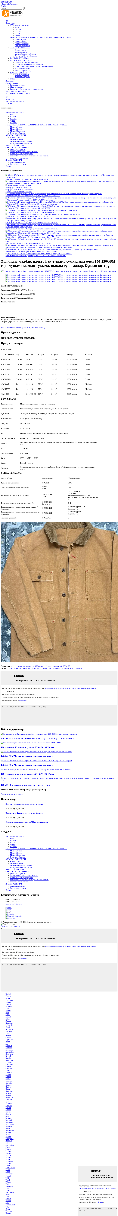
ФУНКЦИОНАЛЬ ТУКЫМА (21, 60)
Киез (17, 27)
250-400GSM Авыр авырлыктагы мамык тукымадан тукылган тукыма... (38, 738)
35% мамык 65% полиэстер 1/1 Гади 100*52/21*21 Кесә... (28, 216)
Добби (17, 33)
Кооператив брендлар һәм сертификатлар (26, 89)
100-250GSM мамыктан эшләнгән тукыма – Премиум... (27, 179)
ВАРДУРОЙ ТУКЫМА (19, 58)
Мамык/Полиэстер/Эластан (25, 54)
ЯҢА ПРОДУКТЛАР (18, 73)
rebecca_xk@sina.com (14, 904)
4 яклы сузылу (20, 50)
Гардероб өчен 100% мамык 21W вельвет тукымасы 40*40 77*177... (32, 237)
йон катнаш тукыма (22, 77)
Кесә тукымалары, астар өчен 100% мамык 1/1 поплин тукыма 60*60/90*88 (40, 666)
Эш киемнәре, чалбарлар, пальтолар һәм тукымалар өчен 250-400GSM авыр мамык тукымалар (45, 668)
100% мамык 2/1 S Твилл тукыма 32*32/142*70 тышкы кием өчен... (32, 252)
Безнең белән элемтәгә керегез (18, 93)
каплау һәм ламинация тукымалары (29, 64)
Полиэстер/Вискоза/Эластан (26, 56)
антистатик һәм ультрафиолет (26, 62)
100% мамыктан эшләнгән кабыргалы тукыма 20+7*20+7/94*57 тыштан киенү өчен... (39, 247)
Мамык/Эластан (21, 52)
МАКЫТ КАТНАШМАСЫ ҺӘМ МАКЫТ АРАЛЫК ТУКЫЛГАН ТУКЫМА (40, 37)
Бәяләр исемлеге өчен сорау (12, 794)
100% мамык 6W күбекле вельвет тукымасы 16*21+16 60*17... (30, 243)
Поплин (18, 31)
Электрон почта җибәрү (10, 926)
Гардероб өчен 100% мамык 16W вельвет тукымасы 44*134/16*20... (32, 233)
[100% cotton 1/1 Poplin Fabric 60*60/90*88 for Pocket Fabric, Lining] (31, 743)
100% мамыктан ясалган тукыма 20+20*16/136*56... (27, 774)
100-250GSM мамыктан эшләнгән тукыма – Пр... (25, 785)
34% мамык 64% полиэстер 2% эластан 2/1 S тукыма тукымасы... (31, 204)
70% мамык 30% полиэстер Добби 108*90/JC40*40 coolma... (29, 200)
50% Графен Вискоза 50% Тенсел (18, 187)
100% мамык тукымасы (19, 25)
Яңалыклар (10, 81)
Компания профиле (17, 85)
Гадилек (18, 29)
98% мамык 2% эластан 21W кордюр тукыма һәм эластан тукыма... (32, 223)
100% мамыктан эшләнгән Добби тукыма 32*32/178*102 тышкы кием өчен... (36, 256)
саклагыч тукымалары (23, 71)
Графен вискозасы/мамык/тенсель (19, 192)
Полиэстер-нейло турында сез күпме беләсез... (24, 813)
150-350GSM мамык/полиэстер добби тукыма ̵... (24, 183)
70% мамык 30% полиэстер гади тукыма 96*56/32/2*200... (28, 208)
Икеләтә (18, 35)
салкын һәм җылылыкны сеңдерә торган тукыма (34, 66)
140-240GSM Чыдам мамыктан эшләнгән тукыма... (27, 756)
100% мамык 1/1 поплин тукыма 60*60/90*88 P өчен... (28, 747)
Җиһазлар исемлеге (17, 87)
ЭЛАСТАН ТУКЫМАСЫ (20, 48)
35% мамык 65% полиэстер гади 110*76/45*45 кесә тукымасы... (31, 212)
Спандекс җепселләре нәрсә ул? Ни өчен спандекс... (27, 822)
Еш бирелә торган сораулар (16, 91)
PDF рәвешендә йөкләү (36, 328)
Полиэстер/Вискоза (22, 46)
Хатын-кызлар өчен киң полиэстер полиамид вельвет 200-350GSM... (33, 196)
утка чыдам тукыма (22, 68)
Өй (7, 21)
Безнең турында (12, 83)
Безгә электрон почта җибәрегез (13, 328)
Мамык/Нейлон (21, 42)
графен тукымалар (22, 75)
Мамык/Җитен (20, 40)
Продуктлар (10, 23)
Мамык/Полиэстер (22, 44)
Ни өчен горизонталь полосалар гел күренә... (24, 804)
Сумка (12, 79)
